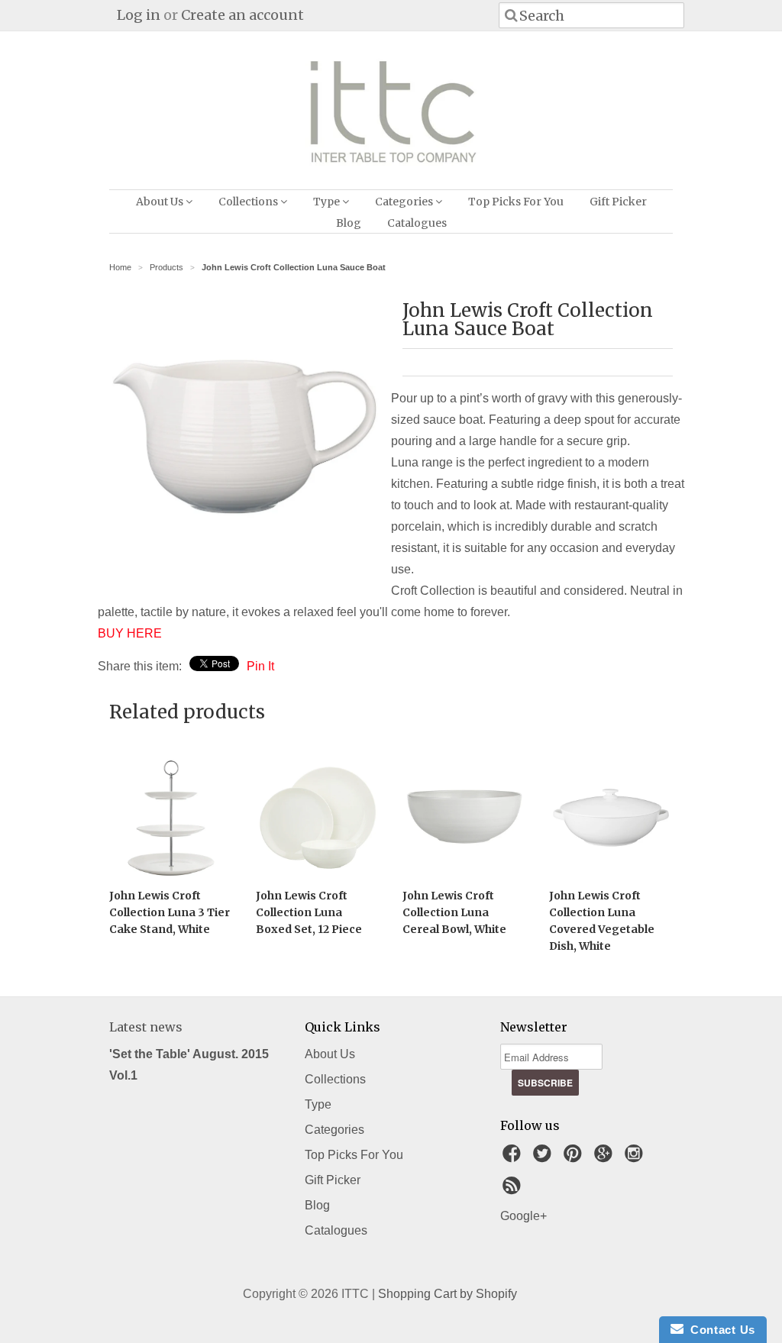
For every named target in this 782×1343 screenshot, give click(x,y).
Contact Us (719, 1329)
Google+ (523, 1215)
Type (327, 201)
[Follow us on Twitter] (544, 1157)
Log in (138, 15)
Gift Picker (618, 201)
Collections (249, 201)
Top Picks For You (516, 201)
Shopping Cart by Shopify (447, 1293)
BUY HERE (130, 633)
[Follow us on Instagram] (636, 1157)
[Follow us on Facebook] (513, 1157)
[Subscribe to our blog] (513, 1190)
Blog (348, 223)
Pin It (260, 666)
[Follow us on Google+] (605, 1157)
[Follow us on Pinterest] (575, 1157)
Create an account (242, 15)
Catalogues (417, 223)
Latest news (146, 1027)
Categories (405, 201)
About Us (161, 201)
